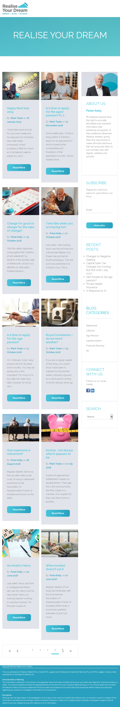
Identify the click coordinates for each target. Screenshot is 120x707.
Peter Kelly (16, 237)
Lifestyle (90, 330)
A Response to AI (96, 290)
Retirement (91, 325)
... (25, 650)
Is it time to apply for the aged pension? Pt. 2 (57, 112)
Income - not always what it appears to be (59, 454)
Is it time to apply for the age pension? (18, 338)
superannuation (94, 340)
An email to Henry (19, 565)
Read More (19, 167)
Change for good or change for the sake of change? (20, 227)
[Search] (112, 416)
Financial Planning (95, 345)
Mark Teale (17, 118)
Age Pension (92, 335)
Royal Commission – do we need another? (59, 338)
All (87, 350)
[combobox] (98, 416)
